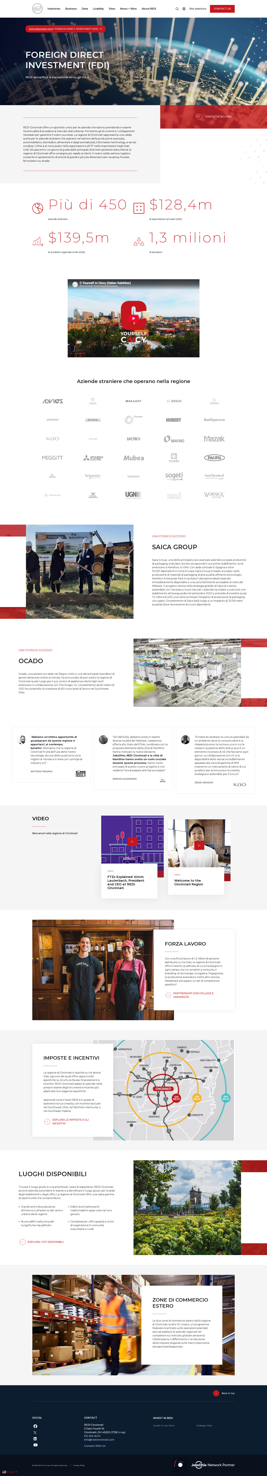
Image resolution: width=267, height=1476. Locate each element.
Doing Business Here (41, 29)
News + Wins (128, 8)
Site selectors (197, 8)
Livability (98, 8)
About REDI (149, 8)
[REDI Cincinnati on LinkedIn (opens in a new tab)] (56, 1438)
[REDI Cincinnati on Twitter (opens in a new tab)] (56, 1432)
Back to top (228, 1393)
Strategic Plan (204, 1425)
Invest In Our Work (164, 1425)
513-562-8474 (92, 1436)
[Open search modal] (177, 8)
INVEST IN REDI (163, 1418)
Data (85, 8)
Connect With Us (94, 1445)
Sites (112, 8)
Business (71, 8)
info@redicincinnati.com (99, 1439)
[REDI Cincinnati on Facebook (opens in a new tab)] (56, 1426)
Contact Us (222, 8)
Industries (54, 8)
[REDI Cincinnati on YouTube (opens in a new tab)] (56, 1445)
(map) (122, 1432)
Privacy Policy (79, 1465)
